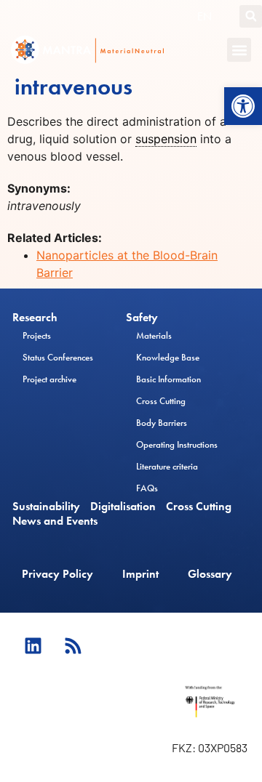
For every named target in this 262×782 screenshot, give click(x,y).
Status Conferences (58, 357)
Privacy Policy (57, 573)
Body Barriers (161, 422)
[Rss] (73, 645)
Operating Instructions (177, 444)
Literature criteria (167, 466)
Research (34, 317)
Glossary (210, 573)
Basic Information (168, 379)
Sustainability (46, 506)
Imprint (140, 573)
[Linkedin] (33, 645)
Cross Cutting (161, 401)
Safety (142, 317)
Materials (154, 335)
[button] (243, 106)
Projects (37, 335)
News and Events (55, 521)
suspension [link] (165, 139)
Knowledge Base (167, 357)
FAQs (147, 488)
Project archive (49, 379)
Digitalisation (123, 506)
